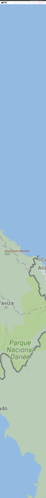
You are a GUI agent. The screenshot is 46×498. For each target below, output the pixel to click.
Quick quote (7, 254)
